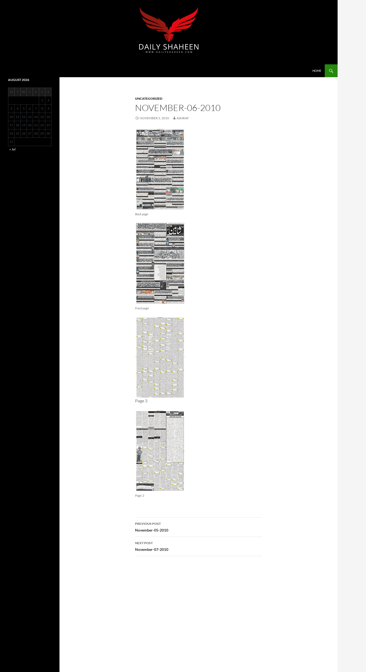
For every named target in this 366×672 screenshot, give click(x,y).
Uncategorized (148, 98)
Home (316, 70)
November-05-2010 (151, 527)
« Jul (12, 149)
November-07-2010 (151, 546)
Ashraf (183, 118)
